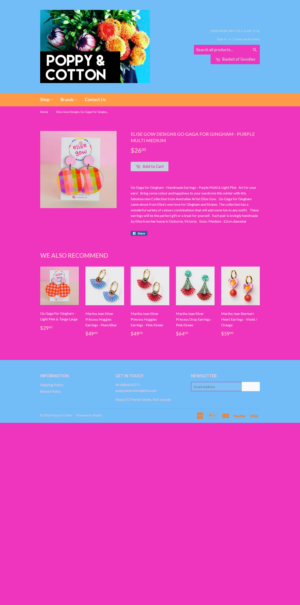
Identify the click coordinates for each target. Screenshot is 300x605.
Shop (45, 99)
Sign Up (251, 387)
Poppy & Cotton (61, 415)
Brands (68, 99)
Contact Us (95, 99)
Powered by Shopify (89, 415)
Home (44, 112)
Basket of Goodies (238, 59)
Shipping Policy (51, 385)
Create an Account (246, 39)
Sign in (221, 39)
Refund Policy (50, 391)
